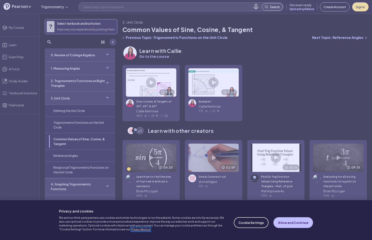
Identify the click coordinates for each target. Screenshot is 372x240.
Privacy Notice (141, 229)
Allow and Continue (293, 223)
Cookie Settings (251, 223)
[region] (186, 220)
